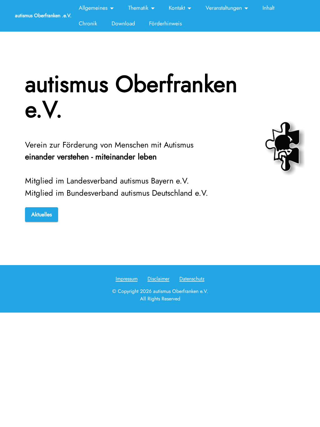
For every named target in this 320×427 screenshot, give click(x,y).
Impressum (127, 278)
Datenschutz (191, 278)
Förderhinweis (165, 23)
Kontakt (177, 8)
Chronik (88, 23)
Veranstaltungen (224, 8)
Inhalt (268, 8)
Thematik (138, 8)
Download (123, 23)
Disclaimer (158, 278)
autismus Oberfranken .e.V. (43, 15)
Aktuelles (41, 214)
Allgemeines (93, 8)
